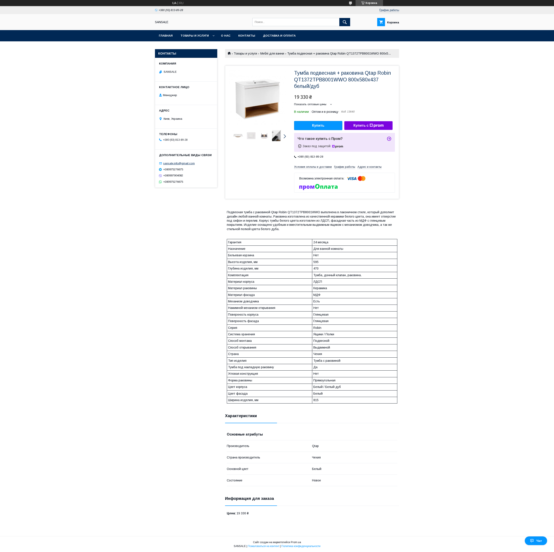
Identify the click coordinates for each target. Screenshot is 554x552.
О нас (225, 35)
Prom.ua (296, 542)
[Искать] (344, 22)
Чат (539, 540)
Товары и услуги (194, 35)
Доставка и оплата (279, 35)
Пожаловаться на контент (263, 546)
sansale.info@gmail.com (179, 163)
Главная (166, 35)
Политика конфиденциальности (300, 546)
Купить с (361, 125)
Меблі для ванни (272, 53)
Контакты (246, 35)
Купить (318, 125)
